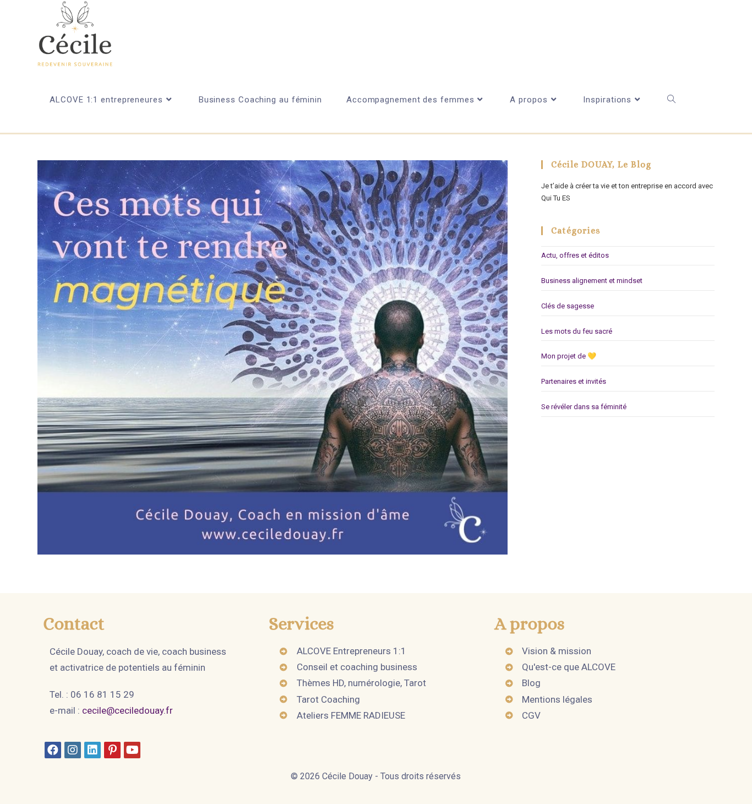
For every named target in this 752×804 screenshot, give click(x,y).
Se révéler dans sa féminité (583, 407)
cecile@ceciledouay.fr (127, 710)
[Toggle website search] (671, 100)
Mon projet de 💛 (568, 356)
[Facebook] (53, 750)
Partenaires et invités (573, 381)
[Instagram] (72, 750)
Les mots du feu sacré (576, 331)
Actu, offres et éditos (575, 255)
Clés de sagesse (567, 306)
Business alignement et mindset (591, 280)
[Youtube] (132, 750)
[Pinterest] (112, 750)
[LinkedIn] (92, 750)
